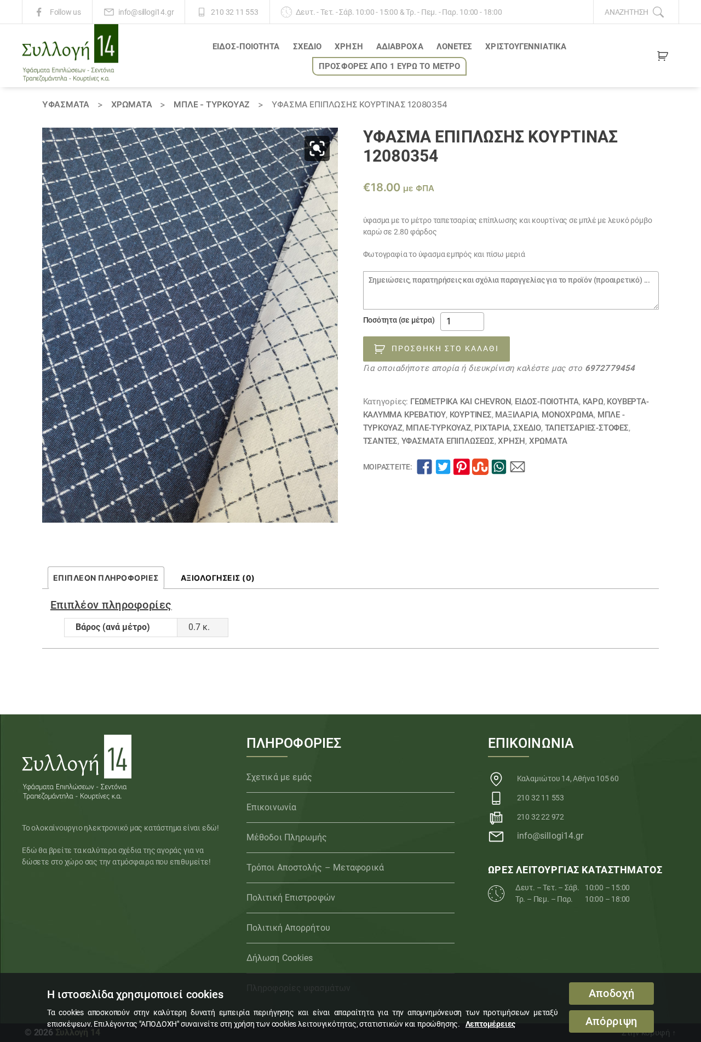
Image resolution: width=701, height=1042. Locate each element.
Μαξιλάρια (516, 415)
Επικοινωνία (271, 807)
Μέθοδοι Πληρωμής (286, 837)
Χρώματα (131, 104)
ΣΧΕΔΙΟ (307, 46)
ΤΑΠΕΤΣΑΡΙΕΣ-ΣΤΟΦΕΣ (587, 428)
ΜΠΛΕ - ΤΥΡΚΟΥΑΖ (212, 104)
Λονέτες (454, 46)
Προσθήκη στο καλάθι (445, 348)
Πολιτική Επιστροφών (290, 897)
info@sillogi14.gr (146, 12)
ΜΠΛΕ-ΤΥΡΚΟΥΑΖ (438, 428)
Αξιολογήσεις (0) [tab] (218, 577)
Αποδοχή (612, 993)
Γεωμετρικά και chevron (460, 402)
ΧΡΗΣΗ (349, 46)
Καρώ (593, 402)
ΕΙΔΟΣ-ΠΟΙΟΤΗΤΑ (245, 46)
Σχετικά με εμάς (279, 777)
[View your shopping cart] (662, 58)
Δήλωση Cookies (279, 958)
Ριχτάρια (491, 428)
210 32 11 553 (234, 12)
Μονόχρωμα (568, 415)
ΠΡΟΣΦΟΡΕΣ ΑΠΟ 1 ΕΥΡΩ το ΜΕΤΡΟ (389, 66)
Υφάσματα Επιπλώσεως (448, 441)
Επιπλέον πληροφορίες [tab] (106, 577)
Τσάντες (380, 441)
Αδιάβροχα (399, 46)
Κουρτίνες (471, 415)
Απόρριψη (611, 1021)
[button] (317, 148)
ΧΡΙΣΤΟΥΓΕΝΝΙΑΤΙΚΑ (525, 46)
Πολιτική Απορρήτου (288, 928)
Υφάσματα (65, 104)
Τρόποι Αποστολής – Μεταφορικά (315, 867)
